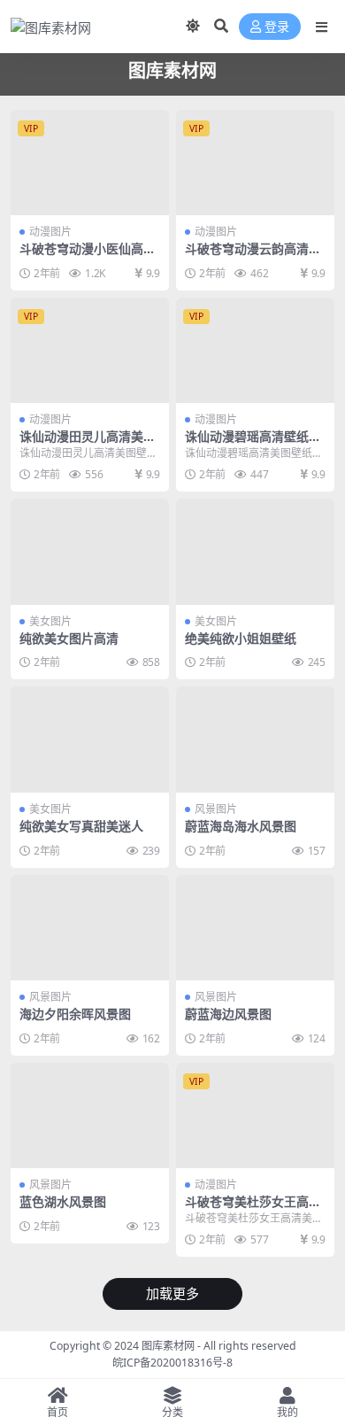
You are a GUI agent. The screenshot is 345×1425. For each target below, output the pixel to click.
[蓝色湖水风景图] (90, 1115)
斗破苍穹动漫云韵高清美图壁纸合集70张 (253, 256)
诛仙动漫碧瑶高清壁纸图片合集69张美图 (253, 444)
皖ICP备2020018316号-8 (172, 1362)
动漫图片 (50, 231)
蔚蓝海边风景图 (228, 1013)
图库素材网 (168, 1345)
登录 (276, 27)
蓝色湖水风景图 (62, 1201)
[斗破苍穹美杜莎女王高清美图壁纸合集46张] (255, 1115)
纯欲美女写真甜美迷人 (81, 825)
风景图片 (216, 809)
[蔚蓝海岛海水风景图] (255, 739)
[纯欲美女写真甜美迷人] (90, 739)
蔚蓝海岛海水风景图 (240, 825)
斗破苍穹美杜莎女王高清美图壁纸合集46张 (253, 1209)
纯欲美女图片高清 (69, 638)
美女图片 (50, 621)
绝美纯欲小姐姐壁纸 (240, 638)
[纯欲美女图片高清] (90, 551)
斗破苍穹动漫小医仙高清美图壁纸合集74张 (87, 256)
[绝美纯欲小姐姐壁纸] (255, 551)
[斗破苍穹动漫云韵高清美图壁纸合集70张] (255, 162)
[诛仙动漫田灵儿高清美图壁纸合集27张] (90, 350)
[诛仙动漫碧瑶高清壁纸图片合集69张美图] (255, 350)
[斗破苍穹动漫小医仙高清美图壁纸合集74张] (90, 162)
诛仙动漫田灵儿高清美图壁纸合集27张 (87, 444)
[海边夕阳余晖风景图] (90, 927)
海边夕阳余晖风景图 (75, 1013)
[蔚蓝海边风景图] (255, 927)
